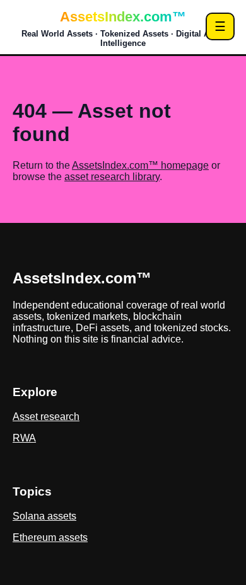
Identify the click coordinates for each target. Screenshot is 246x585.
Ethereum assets (50, 537)
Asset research (46, 416)
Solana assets (44, 516)
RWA (24, 438)
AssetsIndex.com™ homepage (140, 165)
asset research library (112, 176)
